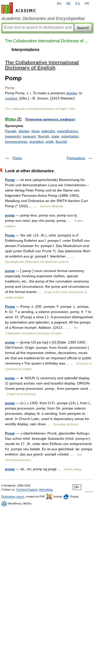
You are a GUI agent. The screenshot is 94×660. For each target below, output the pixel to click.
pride (50, 142)
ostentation (70, 136)
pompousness (16, 142)
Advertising (46, 489)
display (71, 93)
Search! (83, 28)
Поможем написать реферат (50, 119)
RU (59, 4)
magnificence (67, 131)
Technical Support (27, 489)
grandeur (36, 142)
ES (77, 4)
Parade (11, 131)
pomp (10, 215)
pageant (29, 136)
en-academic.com (19, 8)
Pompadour (76, 158)
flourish (43, 136)
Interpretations (25, 50)
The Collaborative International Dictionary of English (47, 41)
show (35, 131)
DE (68, 4)
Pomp (17, 158)
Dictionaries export (12, 496)
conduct (11, 98)
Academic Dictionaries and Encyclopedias (43, 18)
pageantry (13, 136)
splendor (48, 131)
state (55, 136)
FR (87, 4)
